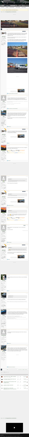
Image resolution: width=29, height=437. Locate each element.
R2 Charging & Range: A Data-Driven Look (10, 379)
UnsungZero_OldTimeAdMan (24, 386)
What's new (13, 5)
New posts (2, 7)
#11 (27, 275)
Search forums (18, 7)
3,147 (4, 200)
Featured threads (11, 7)
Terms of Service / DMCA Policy (9, 436)
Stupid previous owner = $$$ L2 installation (10, 376)
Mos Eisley (5, 377)
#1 (27, 31)
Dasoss (25, 388)
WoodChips (24, 382)
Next (7, 29)
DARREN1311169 (16, 220)
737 (4, 154)
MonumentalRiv (3, 336)
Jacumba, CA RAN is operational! (8, 385)
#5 (27, 145)
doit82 (4, 101)
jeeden (4, 315)
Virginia (5, 42)
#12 (27, 293)
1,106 (4, 318)
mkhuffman (3, 36)
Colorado (5, 187)
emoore (3, 181)
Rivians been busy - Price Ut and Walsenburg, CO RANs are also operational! (10, 388)
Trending (7, 7)
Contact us (4, 436)
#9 (27, 225)
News (3, 5)
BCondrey (3, 351)
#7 (27, 191)
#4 (27, 129)
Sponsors (1, 436)
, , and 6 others (13, 93)
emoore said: (9, 210)
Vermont (5, 106)
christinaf (3, 280)
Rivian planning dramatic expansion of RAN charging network (10, 382)
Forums (7, 5)
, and (12, 108)
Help (17, 436)
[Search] (28, 5)
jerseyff (3, 213)
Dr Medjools (5, 389)
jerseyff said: (9, 247)
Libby (3, 116)
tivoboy (25, 379)
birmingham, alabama (3, 238)
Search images (24, 7)
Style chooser (1, 435)
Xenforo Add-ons (16, 434)
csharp (4, 298)
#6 (27, 176)
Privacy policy (15, 436)
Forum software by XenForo (6, 434)
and (10, 205)
